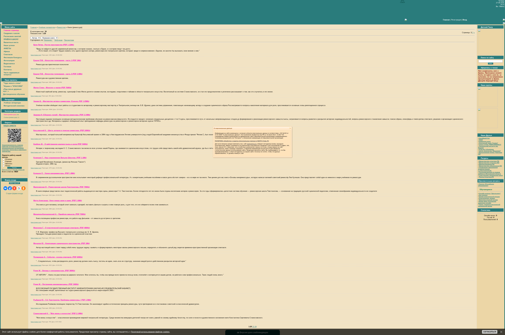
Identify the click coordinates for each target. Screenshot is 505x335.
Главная (33, 27)
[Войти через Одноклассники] (24, 188)
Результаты (6, 170)
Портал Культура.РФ (486, 177)
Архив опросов (18, 170)
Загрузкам (58, 40)
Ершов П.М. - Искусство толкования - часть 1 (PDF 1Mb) (57, 60)
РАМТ (481, 140)
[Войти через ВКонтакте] (5, 188)
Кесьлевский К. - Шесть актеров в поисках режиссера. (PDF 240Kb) (61, 130)
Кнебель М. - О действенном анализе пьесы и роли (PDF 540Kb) (60, 144)
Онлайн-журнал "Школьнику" (490, 193)
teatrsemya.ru (252, 144)
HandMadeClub (484, 138)
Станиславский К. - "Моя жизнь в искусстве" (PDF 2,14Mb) (58, 313)
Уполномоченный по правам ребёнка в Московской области (489, 173)
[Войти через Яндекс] (14, 188)
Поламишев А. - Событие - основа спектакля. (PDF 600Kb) (57, 257)
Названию (48, 40)
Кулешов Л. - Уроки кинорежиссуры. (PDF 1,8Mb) (54, 173)
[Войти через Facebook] (10, 188)
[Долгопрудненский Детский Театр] (490, 54)
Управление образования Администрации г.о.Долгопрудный (488, 169)
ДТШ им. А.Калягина (486, 149)
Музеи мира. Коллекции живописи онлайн (487, 202)
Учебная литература (47, 27)
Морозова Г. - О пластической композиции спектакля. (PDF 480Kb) (61, 228)
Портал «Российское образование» (486, 184)
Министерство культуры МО (489, 163)
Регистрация (456, 20)
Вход (465, 20)
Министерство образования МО (490, 166)
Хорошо (8, 161)
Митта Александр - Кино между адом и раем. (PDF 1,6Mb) (57, 201)
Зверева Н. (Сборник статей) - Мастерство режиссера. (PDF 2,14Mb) (61, 115)
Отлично (8, 159)
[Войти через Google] (19, 188)
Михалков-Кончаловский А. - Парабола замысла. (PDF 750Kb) (59, 214)
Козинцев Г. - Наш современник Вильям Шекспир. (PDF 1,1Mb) (59, 158)
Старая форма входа (14, 193)
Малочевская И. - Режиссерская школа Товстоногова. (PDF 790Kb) (61, 187)
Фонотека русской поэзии (488, 200)
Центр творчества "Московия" (490, 151)
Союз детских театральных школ (491, 175)
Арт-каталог (483, 195)
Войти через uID (14, 183)
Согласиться (489, 332)
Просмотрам (69, 40)
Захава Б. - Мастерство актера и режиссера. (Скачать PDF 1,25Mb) (61, 101)
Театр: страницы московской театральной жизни (489, 205)
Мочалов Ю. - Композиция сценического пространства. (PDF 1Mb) (61, 243)
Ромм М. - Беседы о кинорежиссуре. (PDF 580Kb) (54, 271)
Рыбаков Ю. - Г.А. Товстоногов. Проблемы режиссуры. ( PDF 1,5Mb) (62, 300)
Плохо (7, 166)
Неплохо (8, 164)
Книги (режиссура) (10, 114)
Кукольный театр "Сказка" (488, 143)
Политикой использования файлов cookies (150, 332)
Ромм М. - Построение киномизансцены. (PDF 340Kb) (56, 284)
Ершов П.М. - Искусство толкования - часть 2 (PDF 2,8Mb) (57, 74)
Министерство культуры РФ (489, 161)
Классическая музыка (487, 198)
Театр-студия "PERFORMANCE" (490, 144)
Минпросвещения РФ (486, 164)
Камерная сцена (485, 141)
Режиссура (61, 27)
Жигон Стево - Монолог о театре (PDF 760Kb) (52, 88)
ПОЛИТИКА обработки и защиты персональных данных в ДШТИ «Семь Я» (242, 141)
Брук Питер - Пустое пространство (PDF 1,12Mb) (53, 45)
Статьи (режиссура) (10, 117)
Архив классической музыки (489, 196)
